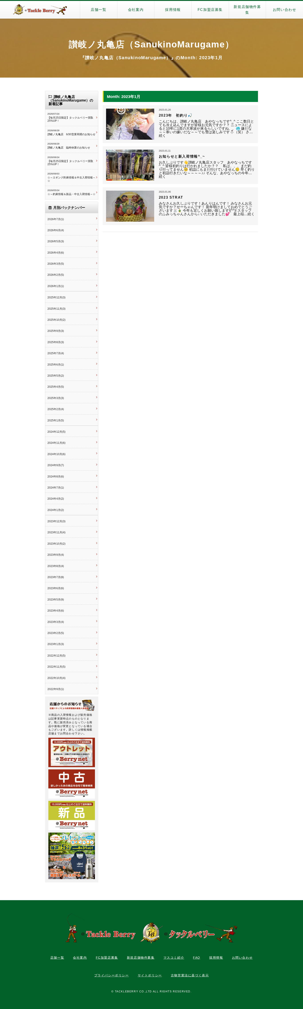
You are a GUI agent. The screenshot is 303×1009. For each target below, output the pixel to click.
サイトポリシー (150, 975)
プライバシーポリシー (111, 975)
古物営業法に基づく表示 (190, 975)
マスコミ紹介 (173, 957)
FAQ (196, 957)
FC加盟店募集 (210, 10)
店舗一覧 (98, 10)
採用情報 (173, 10)
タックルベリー (40, 10)
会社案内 (136, 10)
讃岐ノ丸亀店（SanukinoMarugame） (151, 44)
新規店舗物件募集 (247, 9)
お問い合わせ (284, 10)
